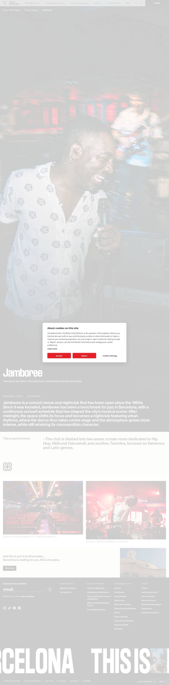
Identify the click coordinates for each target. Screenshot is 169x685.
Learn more (52, 348)
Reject (84, 355)
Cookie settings (110, 355)
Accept (59, 355)
